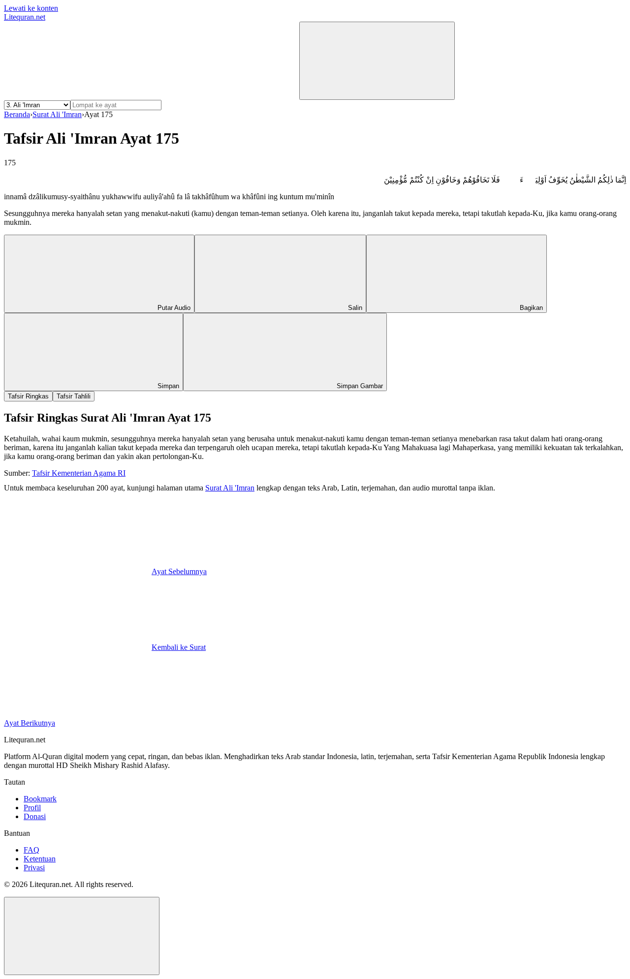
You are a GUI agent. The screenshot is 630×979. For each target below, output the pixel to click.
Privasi (34, 867)
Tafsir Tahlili (74, 396)
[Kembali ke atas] (81, 936)
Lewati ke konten (31, 8)
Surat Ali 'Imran (57, 114)
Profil (32, 807)
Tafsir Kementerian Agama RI (79, 473)
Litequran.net (24, 17)
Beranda (17, 114)
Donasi (35, 816)
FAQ (31, 850)
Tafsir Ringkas (28, 396)
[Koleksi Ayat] (225, 94)
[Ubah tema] (377, 61)
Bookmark (40, 799)
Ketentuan (40, 859)
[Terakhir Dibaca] (78, 94)
